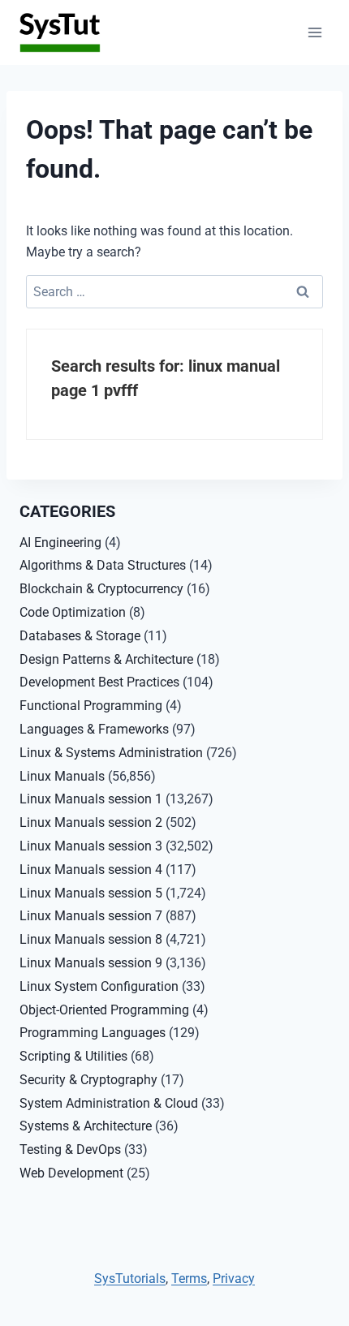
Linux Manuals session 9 (90, 963)
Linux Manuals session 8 (90, 939)
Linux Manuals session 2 (90, 822)
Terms (189, 1278)
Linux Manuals (62, 776)
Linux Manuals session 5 (90, 893)
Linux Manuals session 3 (90, 846)
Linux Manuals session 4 (90, 869)
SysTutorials (130, 1278)
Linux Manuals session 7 (90, 915)
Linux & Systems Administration (111, 752)
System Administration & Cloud (108, 1103)
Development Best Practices (99, 682)
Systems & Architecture (85, 1126)
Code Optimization (72, 612)
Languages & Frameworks (94, 729)
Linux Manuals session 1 (90, 799)
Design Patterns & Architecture (106, 659)
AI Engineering (60, 542)
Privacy (234, 1278)
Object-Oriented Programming (104, 1010)
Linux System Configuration (99, 986)
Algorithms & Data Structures (102, 565)
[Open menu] (314, 32)
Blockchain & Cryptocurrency (101, 588)
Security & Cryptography (88, 1079)
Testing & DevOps (70, 1149)
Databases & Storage (79, 636)
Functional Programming (90, 705)
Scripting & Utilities (73, 1056)
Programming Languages (92, 1032)
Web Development (71, 1173)
